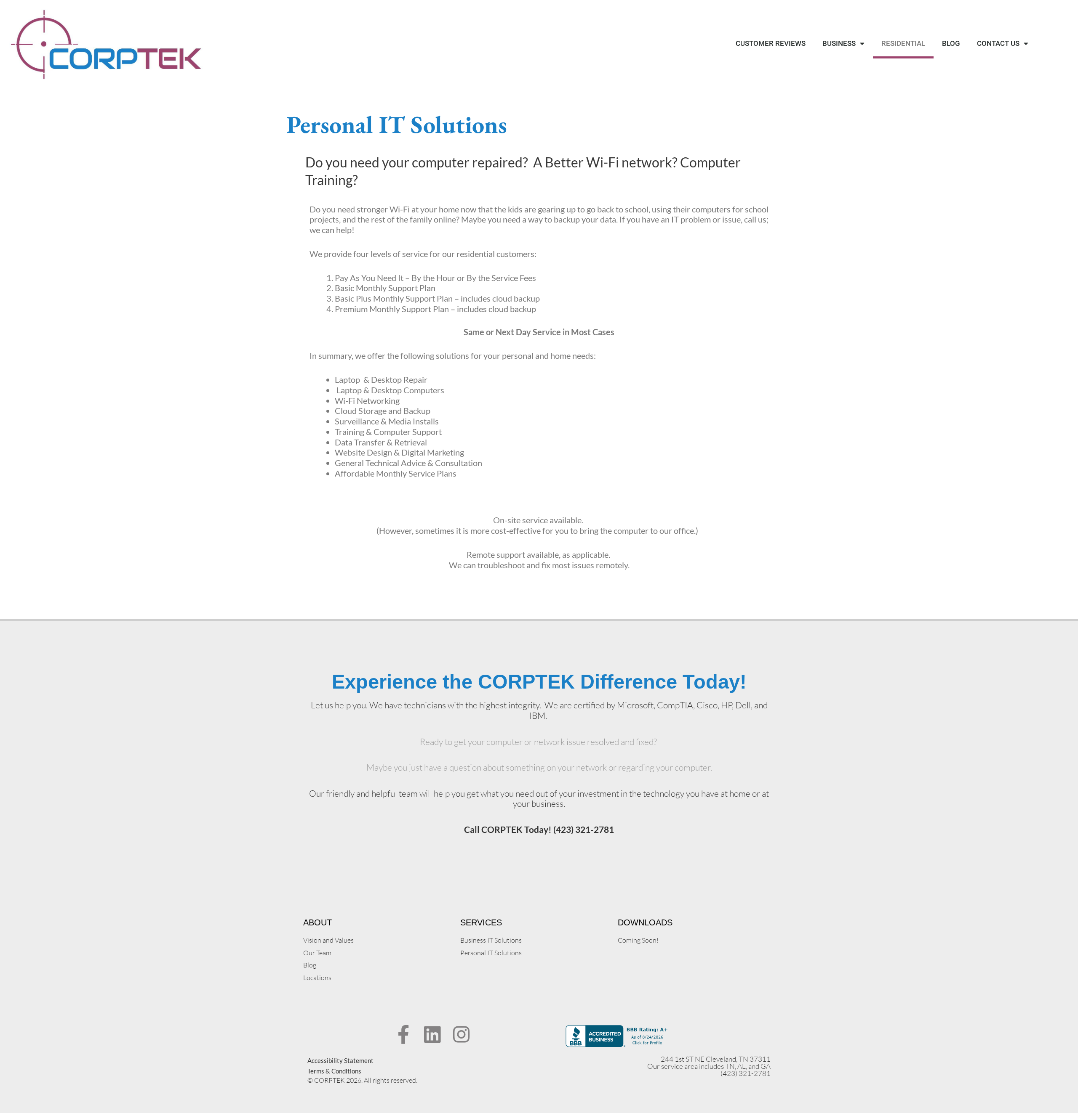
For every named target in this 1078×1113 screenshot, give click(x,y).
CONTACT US (998, 43)
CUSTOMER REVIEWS (771, 43)
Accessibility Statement (340, 1060)
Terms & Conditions (334, 1071)
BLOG (951, 43)
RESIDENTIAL (903, 43)
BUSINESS (839, 43)
